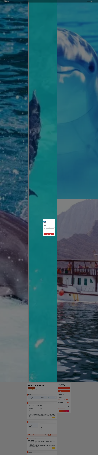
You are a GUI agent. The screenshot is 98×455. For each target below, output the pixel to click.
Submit (48, 234)
